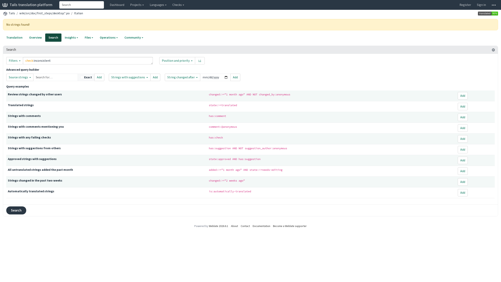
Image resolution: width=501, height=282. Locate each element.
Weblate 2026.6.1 (218, 226)
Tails (12, 13)
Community (132, 37)
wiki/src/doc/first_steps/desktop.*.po (44, 13)
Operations (107, 37)
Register (465, 5)
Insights (70, 37)
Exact (88, 77)
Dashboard (117, 5)
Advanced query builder (22, 70)
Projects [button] (135, 5)
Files (88, 37)
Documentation (261, 226)
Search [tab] (53, 37)
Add (99, 77)
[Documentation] (493, 50)
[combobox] (81, 5)
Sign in (481, 5)
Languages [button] (157, 5)
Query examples (17, 86)
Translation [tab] (14, 37)
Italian (78, 13)
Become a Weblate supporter (290, 226)
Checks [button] (177, 5)
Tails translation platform (31, 4)
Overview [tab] (35, 37)
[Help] (494, 5)
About (234, 226)
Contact (245, 226)
